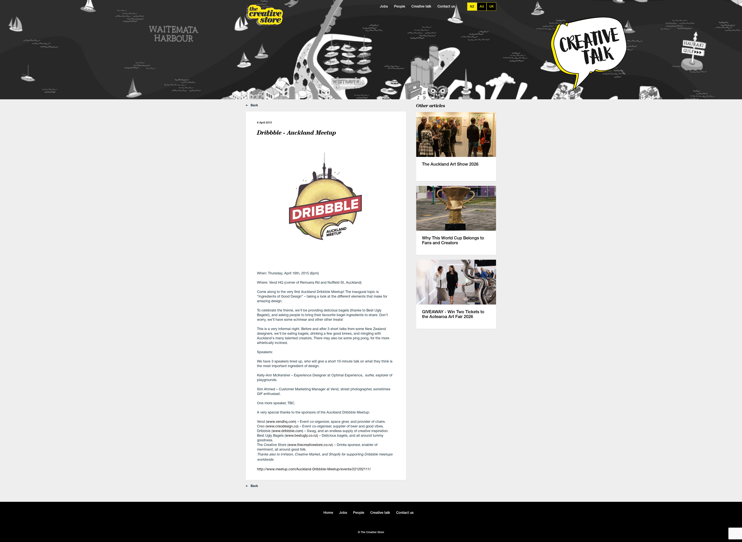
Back (254, 105)
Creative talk (421, 6)
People (399, 6)
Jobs (384, 6)
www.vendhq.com (281, 421)
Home (328, 513)
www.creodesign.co (282, 426)
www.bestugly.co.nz (301, 435)
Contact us (446, 6)
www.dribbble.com (287, 431)
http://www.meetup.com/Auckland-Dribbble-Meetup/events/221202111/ (314, 469)
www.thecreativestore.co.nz (310, 444)
